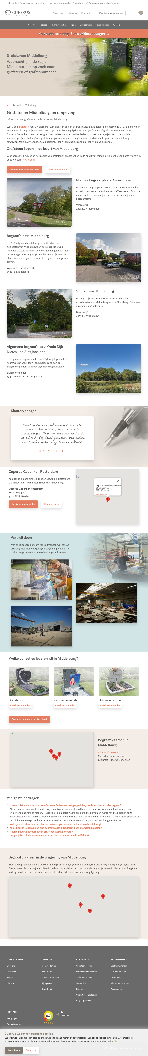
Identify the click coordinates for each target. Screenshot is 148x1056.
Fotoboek (44, 24)
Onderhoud (46, 989)
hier (116, 1041)
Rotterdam (29, 159)
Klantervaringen (59, 24)
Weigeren (31, 1050)
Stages (10, 977)
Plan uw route (51, 504)
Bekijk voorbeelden (20, 705)
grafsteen (23, 126)
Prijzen (73, 24)
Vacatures (11, 971)
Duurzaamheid (86, 24)
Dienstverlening (48, 965)
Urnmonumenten (118, 971)
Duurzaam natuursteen (86, 971)
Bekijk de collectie (57, 169)
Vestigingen (12, 1018)
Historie (72, 13)
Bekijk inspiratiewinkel (23, 504)
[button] (108, 500)
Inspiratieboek (103, 24)
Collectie (32, 24)
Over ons (58, 13)
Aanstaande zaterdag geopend (104, 3)
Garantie (80, 989)
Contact (85, 13)
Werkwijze (81, 983)
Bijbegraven (46, 983)
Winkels (116, 24)
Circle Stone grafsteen (86, 994)
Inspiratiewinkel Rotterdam (24, 169)
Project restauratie (50, 977)
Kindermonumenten (120, 983)
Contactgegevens (15, 1024)
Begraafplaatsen (83, 1000)
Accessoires (116, 989)
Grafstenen (116, 977)
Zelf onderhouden (84, 977)
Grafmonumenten (119, 965)
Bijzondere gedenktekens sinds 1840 (26, 3)
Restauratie (46, 971)
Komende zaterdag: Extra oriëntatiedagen (74, 33)
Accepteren (14, 1050)
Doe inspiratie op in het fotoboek (29, 719)
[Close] (117, 481)
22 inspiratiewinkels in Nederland (66, 3)
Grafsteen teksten (84, 965)
